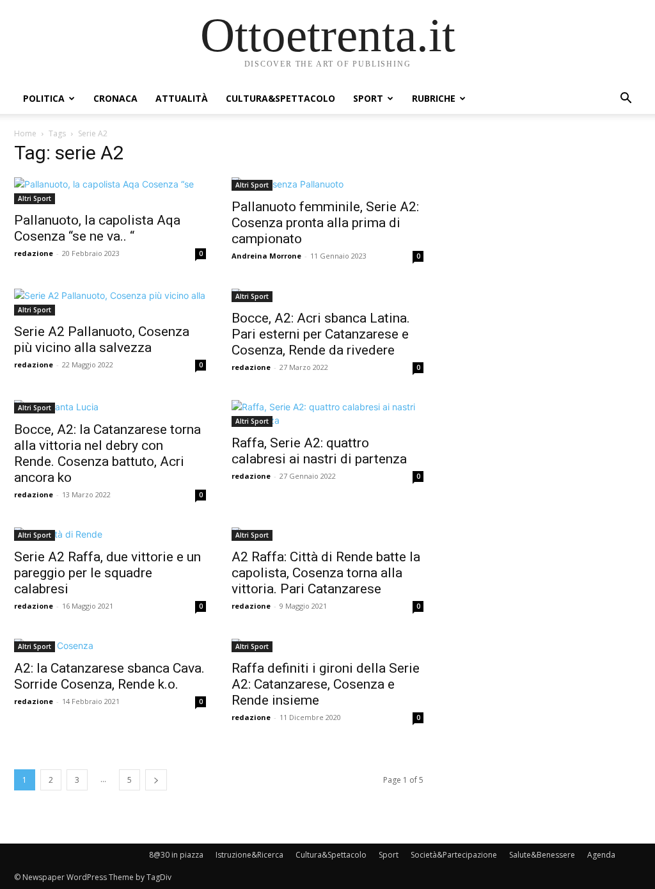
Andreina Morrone (266, 255)
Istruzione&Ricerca (249, 854)
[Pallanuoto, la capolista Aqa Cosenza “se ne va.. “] (110, 190)
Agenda (601, 854)
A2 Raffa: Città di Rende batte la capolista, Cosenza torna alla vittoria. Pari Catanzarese (326, 573)
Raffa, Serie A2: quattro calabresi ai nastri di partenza (319, 451)
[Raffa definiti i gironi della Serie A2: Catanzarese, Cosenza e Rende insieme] (327, 645)
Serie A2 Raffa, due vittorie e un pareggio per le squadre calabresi (107, 573)
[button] (625, 99)
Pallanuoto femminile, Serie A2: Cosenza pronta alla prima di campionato (325, 222)
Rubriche (433, 98)
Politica (44, 98)
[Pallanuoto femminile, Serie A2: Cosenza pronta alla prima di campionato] (327, 184)
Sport (368, 98)
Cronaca (115, 98)
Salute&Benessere (542, 854)
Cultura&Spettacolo (280, 98)
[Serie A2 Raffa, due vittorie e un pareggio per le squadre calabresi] (110, 534)
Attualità (181, 98)
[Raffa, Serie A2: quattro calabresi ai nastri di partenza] (327, 413)
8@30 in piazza (176, 854)
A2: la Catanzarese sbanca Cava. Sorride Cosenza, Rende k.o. (109, 676)
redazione (33, 253)
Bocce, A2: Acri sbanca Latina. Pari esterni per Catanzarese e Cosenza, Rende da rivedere (321, 334)
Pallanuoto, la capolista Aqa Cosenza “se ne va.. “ (97, 228)
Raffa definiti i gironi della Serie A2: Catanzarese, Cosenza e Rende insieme (326, 684)
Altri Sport (34, 198)
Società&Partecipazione (454, 854)
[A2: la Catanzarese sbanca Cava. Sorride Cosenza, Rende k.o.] (110, 645)
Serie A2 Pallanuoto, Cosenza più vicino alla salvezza (101, 339)
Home (25, 133)
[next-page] (156, 779)
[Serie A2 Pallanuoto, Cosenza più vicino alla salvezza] (110, 302)
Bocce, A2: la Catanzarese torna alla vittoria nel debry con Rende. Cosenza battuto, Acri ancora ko (107, 453)
